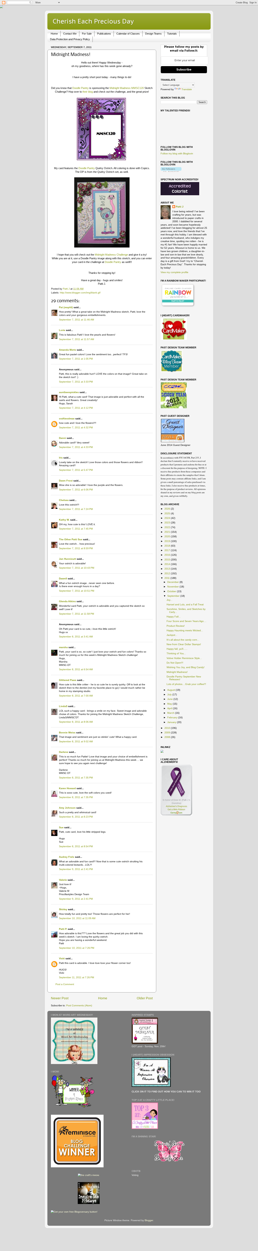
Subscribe (183, 69)
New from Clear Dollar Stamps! (184, 644)
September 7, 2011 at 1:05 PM (76, 358)
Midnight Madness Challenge (112, 254)
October (172, 591)
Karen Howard (67, 788)
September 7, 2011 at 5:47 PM (76, 470)
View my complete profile (174, 272)
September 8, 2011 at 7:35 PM (76, 777)
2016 (167, 555)
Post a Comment (64, 984)
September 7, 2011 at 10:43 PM (76, 568)
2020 (167, 536)
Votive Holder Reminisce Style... (184, 658)
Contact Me (70, 33)
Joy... (169, 600)
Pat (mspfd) (66, 307)
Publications (104, 33)
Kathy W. (64, 520)
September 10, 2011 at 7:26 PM (76, 948)
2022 (167, 527)
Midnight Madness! (177, 672)
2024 (167, 518)
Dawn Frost (66, 480)
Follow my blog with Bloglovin (177, 153)
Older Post (145, 998)
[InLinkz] (162, 751)
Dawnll (63, 578)
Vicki (62, 958)
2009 (167, 732)
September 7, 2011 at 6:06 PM (76, 489)
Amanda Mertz (67, 350)
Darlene (64, 752)
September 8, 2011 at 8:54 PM (76, 846)
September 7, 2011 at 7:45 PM (76, 528)
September (173, 596)
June (170, 699)
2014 (167, 564)
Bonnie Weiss (67, 732)
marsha (63, 647)
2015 (167, 559)
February (172, 717)
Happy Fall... (174, 616)
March (171, 713)
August (171, 690)
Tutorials (172, 33)
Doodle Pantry (80, 88)
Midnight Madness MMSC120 (127, 88)
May (170, 704)
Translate (186, 89)
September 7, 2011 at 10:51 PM (76, 591)
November (173, 586)
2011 (167, 578)
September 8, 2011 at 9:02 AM (76, 741)
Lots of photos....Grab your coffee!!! (186, 684)
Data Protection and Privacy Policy (70, 39)
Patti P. (63, 929)
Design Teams (153, 33)
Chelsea (64, 500)
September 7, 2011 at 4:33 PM (76, 447)
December (173, 582)
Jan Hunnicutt (67, 559)
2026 (167, 508)
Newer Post (59, 998)
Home (54, 33)
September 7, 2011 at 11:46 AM (76, 319)
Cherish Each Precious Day (93, 21)
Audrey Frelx (66, 857)
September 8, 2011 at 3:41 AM (76, 636)
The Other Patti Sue (70, 539)
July (169, 694)
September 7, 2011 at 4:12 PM (76, 408)
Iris (61, 457)
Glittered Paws (67, 680)
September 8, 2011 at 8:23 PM (76, 816)
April (170, 708)
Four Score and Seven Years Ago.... (186, 621)
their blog (87, 91)
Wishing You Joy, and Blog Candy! (185, 667)
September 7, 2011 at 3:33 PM (76, 381)
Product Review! (176, 626)
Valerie (63, 880)
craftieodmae (67, 418)
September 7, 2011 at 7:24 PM (76, 509)
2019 (167, 541)
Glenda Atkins (67, 601)
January (172, 722)
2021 (167, 532)
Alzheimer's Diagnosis (176, 806)
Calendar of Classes (128, 33)
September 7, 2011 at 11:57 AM (76, 339)
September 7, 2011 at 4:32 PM (76, 427)
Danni (62, 438)
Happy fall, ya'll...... (177, 649)
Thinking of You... (176, 653)
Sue (61, 827)
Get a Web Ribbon (176, 809)
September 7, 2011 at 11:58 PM (76, 614)
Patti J (179, 206)
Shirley (63, 909)
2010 (167, 728)
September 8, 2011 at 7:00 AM (76, 695)
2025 (167, 513)
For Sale (87, 33)
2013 (167, 568)
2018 (167, 545)
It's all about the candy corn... (183, 639)
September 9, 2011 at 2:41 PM (76, 869)
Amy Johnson (67, 808)
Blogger (149, 1220)
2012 (167, 573)
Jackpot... (172, 635)
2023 (167, 522)
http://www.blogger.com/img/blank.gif (80, 292)
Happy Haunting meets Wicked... (185, 630)
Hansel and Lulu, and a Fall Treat (185, 604)
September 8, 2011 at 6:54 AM (76, 669)
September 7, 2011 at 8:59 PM (76, 548)
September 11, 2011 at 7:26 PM (76, 977)
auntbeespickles (69, 392)
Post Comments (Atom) (79, 1005)
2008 (167, 737)
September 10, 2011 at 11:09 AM (77, 918)
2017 (167, 550)
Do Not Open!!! (175, 662)
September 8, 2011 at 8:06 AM (76, 722)
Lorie (62, 330)
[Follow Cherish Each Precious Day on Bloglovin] (171, 171)
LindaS (63, 706)
